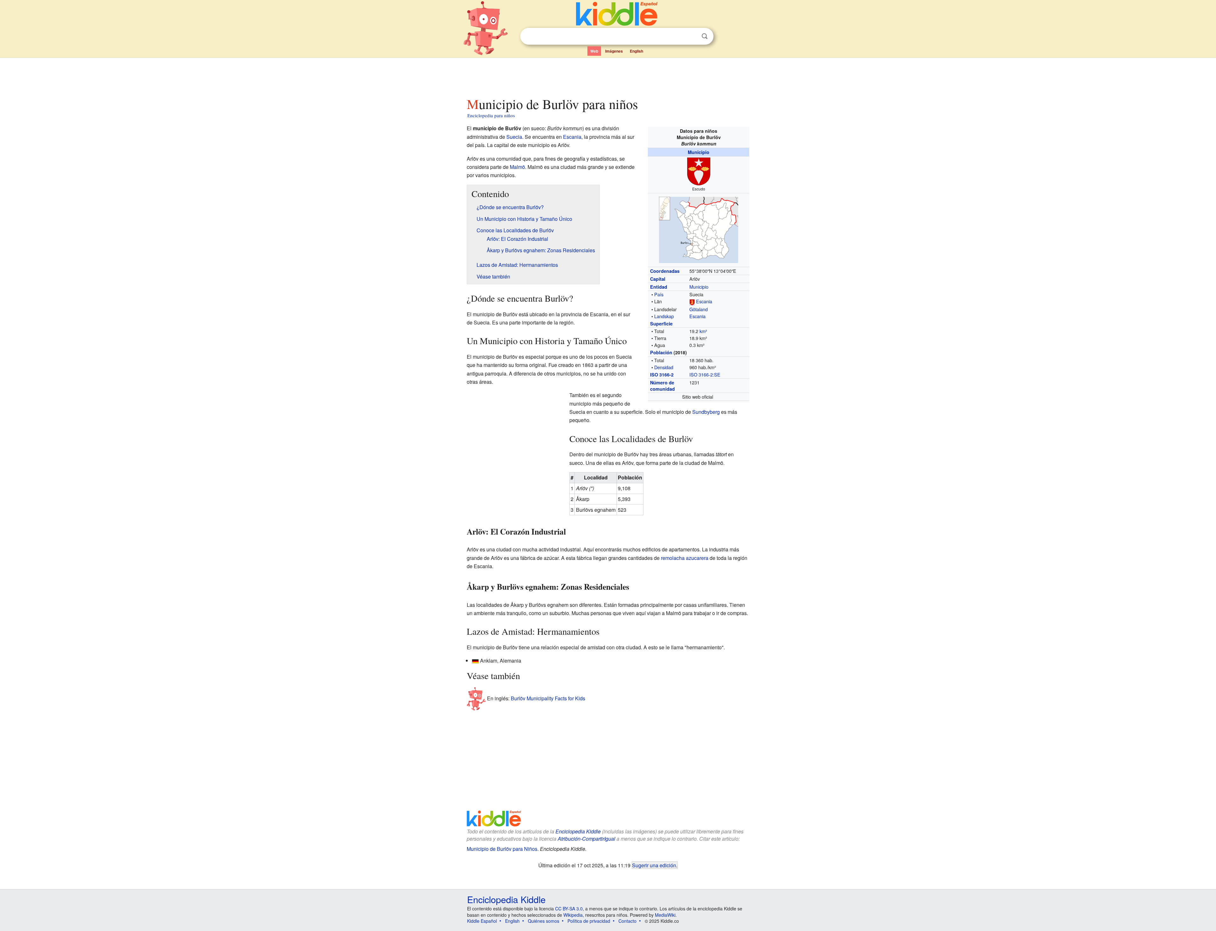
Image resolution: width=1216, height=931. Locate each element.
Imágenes (614, 51)
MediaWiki (665, 915)
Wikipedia (573, 915)
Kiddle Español (482, 921)
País (658, 294)
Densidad (663, 367)
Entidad (658, 287)
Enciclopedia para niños (491, 115)
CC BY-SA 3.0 (569, 908)
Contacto (627, 921)
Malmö (517, 166)
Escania (704, 301)
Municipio (698, 152)
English (636, 51)
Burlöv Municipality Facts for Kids (548, 698)
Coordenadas (665, 271)
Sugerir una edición (654, 865)
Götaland (698, 309)
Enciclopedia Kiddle (578, 831)
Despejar (691, 36)
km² (703, 331)
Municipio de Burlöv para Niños (502, 848)
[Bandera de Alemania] (475, 660)
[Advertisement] (608, 75)
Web (594, 51)
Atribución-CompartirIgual (586, 838)
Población (661, 352)
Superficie (661, 323)
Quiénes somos (543, 921)
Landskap (664, 316)
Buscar (704, 36)
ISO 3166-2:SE (704, 374)
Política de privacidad (588, 921)
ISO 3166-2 (662, 374)
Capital (657, 279)
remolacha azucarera (684, 558)
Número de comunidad (662, 385)
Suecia (514, 136)
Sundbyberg (706, 411)
